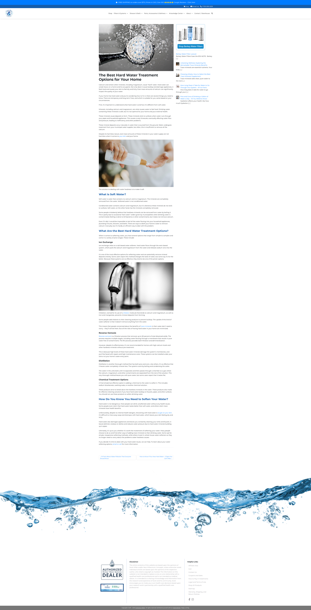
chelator (126, 313)
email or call (117, 444)
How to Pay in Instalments (198, 579)
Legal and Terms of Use (197, 582)
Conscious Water (140, 608)
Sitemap (191, 589)
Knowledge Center (176, 13)
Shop (187, 6)
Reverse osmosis (105, 336)
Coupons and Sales (195, 575)
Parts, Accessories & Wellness (155, 13)
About (188, 13)
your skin (122, 136)
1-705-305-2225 (207, 6)
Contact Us (192, 572)
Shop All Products (195, 585)
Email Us (195, 6)
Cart (190, 569)
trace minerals (146, 326)
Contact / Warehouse (202, 13)
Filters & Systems (120, 13)
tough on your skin (165, 413)
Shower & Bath (135, 13)
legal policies (176, 608)
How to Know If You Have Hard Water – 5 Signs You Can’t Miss (156, 457)
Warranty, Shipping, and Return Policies (197, 593)
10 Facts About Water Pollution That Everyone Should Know (115, 457)
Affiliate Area (193, 566)
